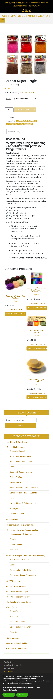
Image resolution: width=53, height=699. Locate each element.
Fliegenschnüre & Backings (21, 534)
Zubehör (13, 632)
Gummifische (15, 611)
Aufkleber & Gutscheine (17, 442)
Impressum (9, 671)
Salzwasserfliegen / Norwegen (23, 575)
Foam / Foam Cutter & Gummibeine (24, 488)
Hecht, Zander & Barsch (19, 560)
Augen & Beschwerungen (20, 456)
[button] (43, 37)
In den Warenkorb (25, 109)
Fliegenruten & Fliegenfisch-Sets (20, 525)
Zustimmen (9, 695)
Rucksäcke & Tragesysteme (19, 602)
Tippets (13, 539)
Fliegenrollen (12, 520)
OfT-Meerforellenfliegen (17, 592)
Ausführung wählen (15, 314)
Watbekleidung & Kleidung (18, 643)
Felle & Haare (15, 482)
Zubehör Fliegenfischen (17, 648)
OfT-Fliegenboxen (14, 581)
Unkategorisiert (13, 638)
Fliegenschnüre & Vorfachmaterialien (22, 530)
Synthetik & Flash (17, 514)
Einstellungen (13, 681)
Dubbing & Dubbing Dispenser (19, 124)
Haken (12, 498)
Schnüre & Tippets (17, 622)
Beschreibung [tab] (14, 131)
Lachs (12, 565)
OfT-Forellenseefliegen (16, 586)
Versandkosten (27, 92)
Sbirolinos (14, 616)
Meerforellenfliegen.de (26, 15)
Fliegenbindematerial (26, 121)
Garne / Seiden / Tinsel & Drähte (23, 493)
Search (20, 425)
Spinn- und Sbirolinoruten (20, 627)
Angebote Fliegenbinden (20, 451)
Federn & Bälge (16, 477)
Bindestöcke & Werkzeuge (21, 462)
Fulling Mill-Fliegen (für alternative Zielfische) (26, 556)
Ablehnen (22, 695)
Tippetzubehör (16, 544)
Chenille (13, 467)
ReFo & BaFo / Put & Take (20, 570)
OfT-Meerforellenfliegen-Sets (19, 597)
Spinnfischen (12, 607)
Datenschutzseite (9, 690)
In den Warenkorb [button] (37, 308)
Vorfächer (14, 550)
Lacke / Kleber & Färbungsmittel (23, 503)
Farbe (8, 99)
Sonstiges (14, 508)
